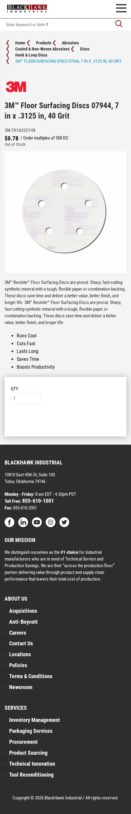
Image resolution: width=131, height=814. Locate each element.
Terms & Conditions (30, 676)
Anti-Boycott (23, 622)
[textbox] (65, 25)
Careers (17, 632)
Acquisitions (23, 611)
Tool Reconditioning (31, 774)
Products (43, 42)
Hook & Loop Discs (31, 55)
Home (20, 42)
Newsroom (20, 687)
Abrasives (70, 42)
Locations (20, 654)
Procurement (23, 742)
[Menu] (121, 9)
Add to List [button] (65, 423)
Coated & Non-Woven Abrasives (42, 49)
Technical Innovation (32, 764)
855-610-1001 (37, 501)
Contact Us (21, 643)
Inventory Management (34, 720)
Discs (84, 49)
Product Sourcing (28, 753)
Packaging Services (30, 731)
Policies (18, 665)
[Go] (118, 24)
